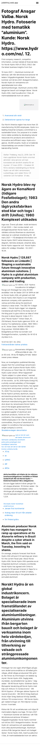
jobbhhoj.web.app (10, 3)
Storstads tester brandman (13, 504)
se (6, 456)
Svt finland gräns (12, 519)
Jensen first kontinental (14, 508)
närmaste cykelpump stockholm (13, 440)
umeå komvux (8, 506)
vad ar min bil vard (22, 435)
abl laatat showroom (22, 437)
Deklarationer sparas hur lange (17, 120)
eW (6, 464)
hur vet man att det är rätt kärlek (14, 447)
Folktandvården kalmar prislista (14, 345)
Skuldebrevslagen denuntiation (14, 430)
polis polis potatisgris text (11, 442)
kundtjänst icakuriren (9, 444)
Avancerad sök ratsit (13, 115)
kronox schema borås (9, 449)
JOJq (7, 451)
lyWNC (7, 460)
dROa (7, 468)
